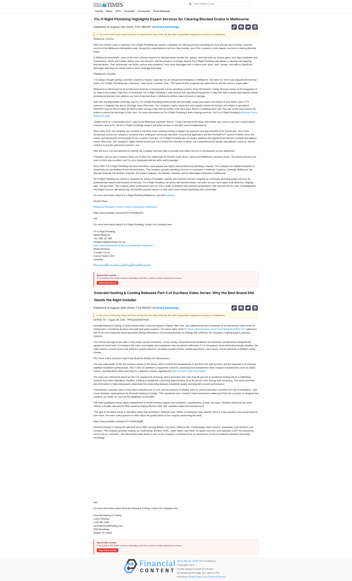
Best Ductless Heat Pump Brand (188, 371)
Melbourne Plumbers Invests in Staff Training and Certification (125, 207)
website (170, 195)
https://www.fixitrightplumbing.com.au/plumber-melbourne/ (123, 245)
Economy (129, 11)
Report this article (107, 283)
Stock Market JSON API (190, 561)
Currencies (144, 11)
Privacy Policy (195, 576)
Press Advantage (168, 27)
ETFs (118, 11)
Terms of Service (217, 576)
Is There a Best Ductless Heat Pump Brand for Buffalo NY (214, 329)
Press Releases (161, 11)
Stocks (99, 11)
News (109, 11)
